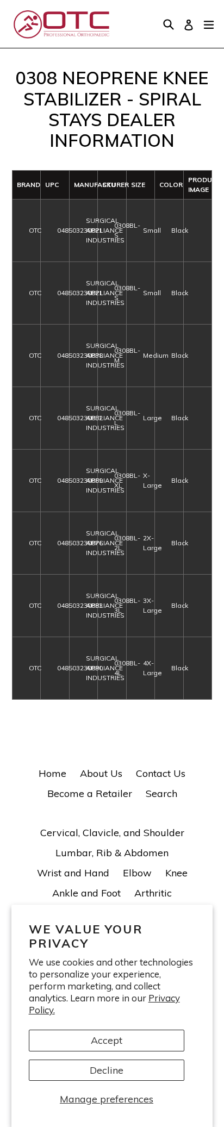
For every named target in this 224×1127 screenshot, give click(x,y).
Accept (106, 1040)
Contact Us (160, 773)
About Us (101, 773)
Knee (176, 873)
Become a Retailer (89, 793)
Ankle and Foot (86, 893)
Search (161, 793)
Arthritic (153, 893)
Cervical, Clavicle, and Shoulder (112, 832)
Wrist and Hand (73, 873)
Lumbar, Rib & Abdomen (112, 852)
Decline (106, 1070)
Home (52, 773)
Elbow (137, 873)
